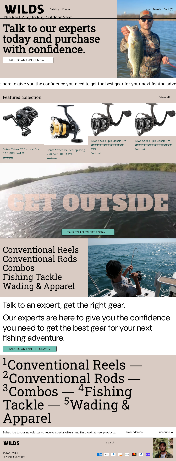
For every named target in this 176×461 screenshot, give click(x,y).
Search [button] (157, 9)
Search (110, 442)
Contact (67, 9)
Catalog (54, 9)
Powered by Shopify (14, 456)
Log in (146, 9)
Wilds (15, 452)
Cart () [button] (168, 9)
